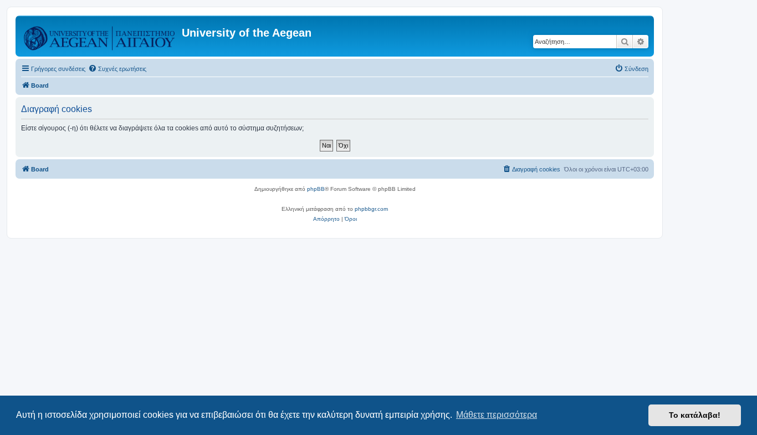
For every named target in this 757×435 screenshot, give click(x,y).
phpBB (316, 189)
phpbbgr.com (371, 209)
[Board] (100, 36)
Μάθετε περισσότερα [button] (496, 414)
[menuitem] (117, 68)
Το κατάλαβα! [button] (694, 415)
